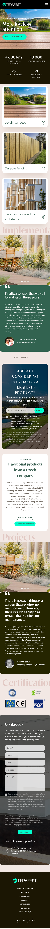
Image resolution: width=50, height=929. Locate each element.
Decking (25, 892)
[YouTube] (23, 921)
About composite (25, 888)
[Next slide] (46, 260)
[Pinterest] (32, 921)
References (25, 904)
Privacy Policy (25, 825)
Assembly (25, 900)
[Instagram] (27, 921)
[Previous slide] (4, 260)
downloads (25, 908)
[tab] (22, 281)
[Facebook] (18, 921)
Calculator (25, 896)
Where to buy (25, 912)
